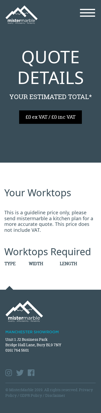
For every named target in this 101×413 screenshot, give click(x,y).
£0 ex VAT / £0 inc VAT (50, 117)
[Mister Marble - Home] (26, 14)
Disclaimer (55, 395)
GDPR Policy (31, 395)
